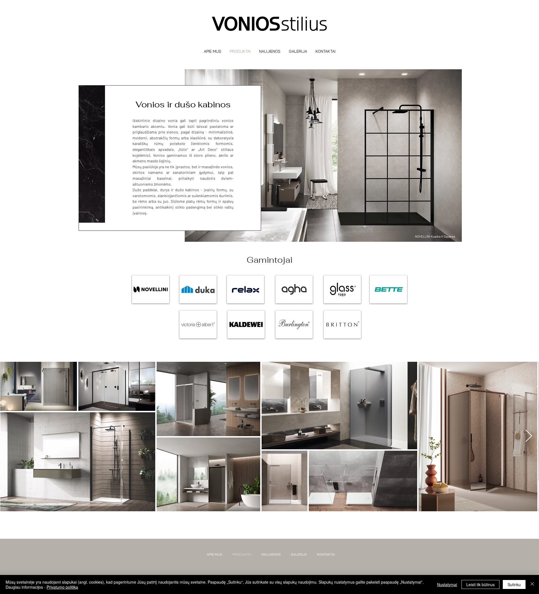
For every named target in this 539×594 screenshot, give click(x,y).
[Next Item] (529, 436)
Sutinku (514, 584)
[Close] (532, 584)
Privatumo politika (62, 587)
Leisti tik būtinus (480, 584)
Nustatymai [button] (447, 584)
